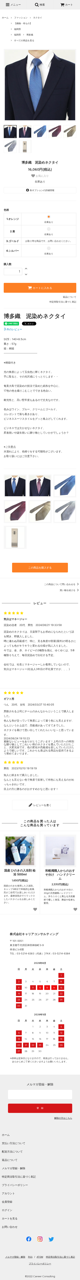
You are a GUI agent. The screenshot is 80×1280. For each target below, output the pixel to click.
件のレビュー (13, 329)
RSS (30, 1256)
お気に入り (42, 175)
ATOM (40, 1256)
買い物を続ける (68, 590)
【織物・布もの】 (23, 23)
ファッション (21, 17)
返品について (69, 297)
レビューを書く (42, 804)
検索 (42, 4)
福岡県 (17, 29)
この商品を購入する (40, 567)
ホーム (5, 17)
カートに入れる (42, 288)
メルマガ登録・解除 (13, 1168)
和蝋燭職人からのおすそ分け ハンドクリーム (60, 874)
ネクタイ (37, 17)
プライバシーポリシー (15, 1185)
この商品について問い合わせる (60, 584)
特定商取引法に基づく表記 (62, 301)
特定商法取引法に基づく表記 (19, 1176)
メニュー (15, 4)
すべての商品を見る (24, 40)
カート (69, 4)
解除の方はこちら (63, 1118)
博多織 (29, 34)
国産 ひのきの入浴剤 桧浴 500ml (20, 872)
